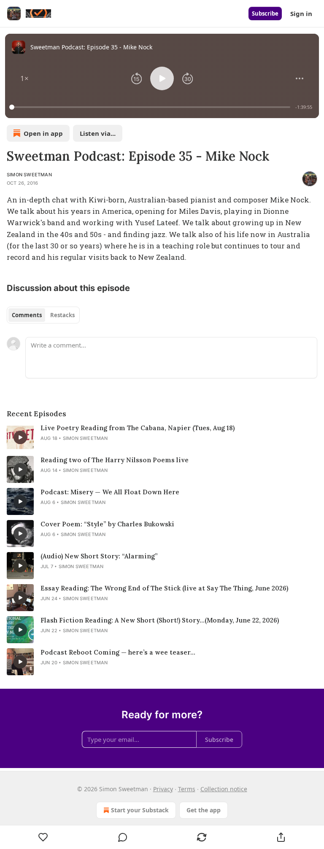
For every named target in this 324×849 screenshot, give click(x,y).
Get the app (203, 810)
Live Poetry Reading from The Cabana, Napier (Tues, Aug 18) (137, 428)
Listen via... (98, 133)
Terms (186, 789)
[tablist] (43, 315)
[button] (24, 78)
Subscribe (265, 13)
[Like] (43, 837)
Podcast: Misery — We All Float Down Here (109, 492)
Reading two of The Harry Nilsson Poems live (114, 460)
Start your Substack (140, 810)
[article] (162, 437)
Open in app (43, 133)
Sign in (301, 13)
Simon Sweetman (29, 175)
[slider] (151, 107)
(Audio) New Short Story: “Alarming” (99, 556)
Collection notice (223, 789)
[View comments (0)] (122, 837)
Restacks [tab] (62, 315)
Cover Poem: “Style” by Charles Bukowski (107, 524)
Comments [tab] (27, 315)
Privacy (163, 789)
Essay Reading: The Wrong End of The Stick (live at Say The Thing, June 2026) (164, 588)
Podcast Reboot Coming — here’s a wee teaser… (117, 652)
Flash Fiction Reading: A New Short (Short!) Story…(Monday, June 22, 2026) (159, 620)
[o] (20, 437)
